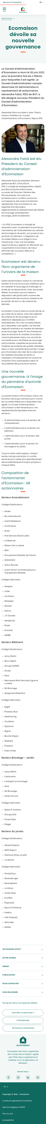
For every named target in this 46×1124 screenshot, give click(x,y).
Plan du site (7, 1113)
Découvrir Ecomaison (12, 2)
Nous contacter (10, 983)
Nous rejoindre (10, 992)
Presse (5, 966)
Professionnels (23, 1020)
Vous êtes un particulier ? (23, 1012)
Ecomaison (23, 1041)
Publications (8, 975)
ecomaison (23, 10)
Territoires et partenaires (23, 1028)
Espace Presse (6, 18)
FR (41, 2)
